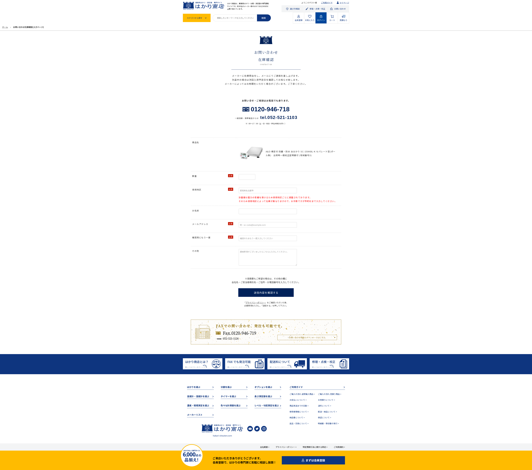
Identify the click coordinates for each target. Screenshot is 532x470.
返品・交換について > (299, 423)
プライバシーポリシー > (286, 447)
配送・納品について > (327, 411)
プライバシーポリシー (255, 302)
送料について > (324, 405)
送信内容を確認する (266, 292)
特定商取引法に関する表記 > (315, 447)
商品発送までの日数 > (299, 405)
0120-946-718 (270, 109)
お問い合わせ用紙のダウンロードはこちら (307, 337)
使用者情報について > (299, 411)
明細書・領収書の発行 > (328, 423)
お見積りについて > (326, 399)
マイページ (344, 2)
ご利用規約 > (339, 447)
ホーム (5, 27)
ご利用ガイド (327, 2)
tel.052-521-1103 (278, 117)
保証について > (324, 417)
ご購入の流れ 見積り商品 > (329, 394)
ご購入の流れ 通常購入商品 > (302, 394)
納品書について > (297, 417)
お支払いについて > (298, 399)
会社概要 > (264, 447)
